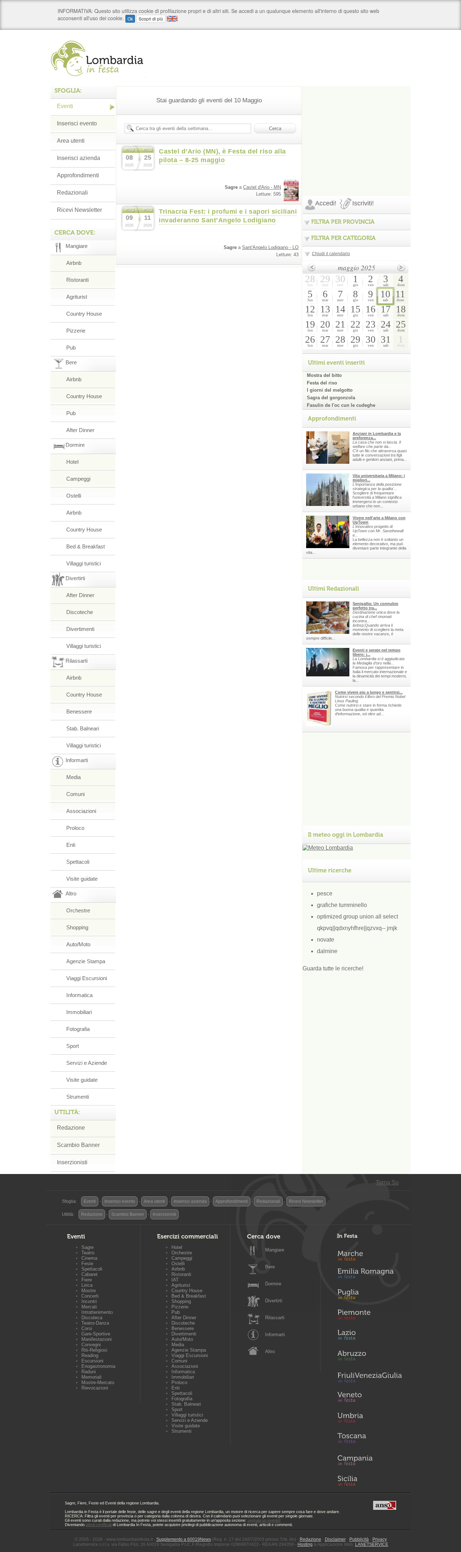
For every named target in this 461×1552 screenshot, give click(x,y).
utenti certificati (99, 1524)
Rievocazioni (94, 1388)
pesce (324, 893)
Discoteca (91, 1317)
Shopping (77, 927)
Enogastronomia (98, 1366)
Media (73, 777)
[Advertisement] (357, 131)
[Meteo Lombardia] (328, 848)
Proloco (75, 828)
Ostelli (73, 496)
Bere (270, 1266)
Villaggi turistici (83, 563)
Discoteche (79, 612)
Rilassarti (275, 1317)
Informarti (275, 1334)
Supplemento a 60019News (183, 1539)
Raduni (88, 1371)
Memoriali (91, 1377)
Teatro (87, 1252)
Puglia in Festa (369, 1296)
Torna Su (387, 1182)
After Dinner (80, 430)
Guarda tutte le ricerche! (333, 968)
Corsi (86, 1328)
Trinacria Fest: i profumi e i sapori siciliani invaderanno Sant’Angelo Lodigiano (228, 216)
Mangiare (274, 1250)
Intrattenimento (97, 1312)
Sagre (87, 1247)
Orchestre (78, 910)
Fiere (86, 1279)
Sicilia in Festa (369, 1480)
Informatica (79, 995)
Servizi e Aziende (86, 1063)
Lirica (87, 1285)
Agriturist (76, 297)
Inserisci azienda (78, 158)
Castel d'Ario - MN (262, 187)
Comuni (75, 794)
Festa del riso (322, 383)
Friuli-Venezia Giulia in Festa (369, 1378)
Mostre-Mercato (97, 1382)
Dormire (273, 1283)
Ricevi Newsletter (79, 210)
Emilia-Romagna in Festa (369, 1275)
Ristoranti (77, 280)
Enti (70, 845)
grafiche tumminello (342, 905)
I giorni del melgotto (330, 390)
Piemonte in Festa (369, 1316)
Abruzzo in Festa (369, 1357)
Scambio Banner (78, 1145)
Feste (87, 1263)
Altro (270, 1351)
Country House (84, 314)
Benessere (79, 711)
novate (325, 940)
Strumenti (77, 1097)
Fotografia (78, 1029)
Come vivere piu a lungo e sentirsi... (369, 692)
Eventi (65, 106)
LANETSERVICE (371, 1544)
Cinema (89, 1258)
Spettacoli (77, 862)
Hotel (72, 462)
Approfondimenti (78, 175)
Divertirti (273, 1300)
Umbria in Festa (369, 1419)
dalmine (327, 951)
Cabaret (89, 1274)
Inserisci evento (77, 123)
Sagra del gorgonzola (331, 397)
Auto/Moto (78, 944)
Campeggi (78, 479)
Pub (71, 347)
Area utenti (71, 141)
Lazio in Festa (369, 1337)
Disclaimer (335, 1539)
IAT (175, 1279)
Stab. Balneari (82, 728)
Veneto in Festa (369, 1398)
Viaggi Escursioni (86, 978)
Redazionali (72, 193)
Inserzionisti (72, 1162)
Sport (72, 1046)
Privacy (379, 1539)
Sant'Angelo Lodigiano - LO (270, 247)
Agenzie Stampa (85, 961)
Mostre (88, 1290)
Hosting (305, 1544)
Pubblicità (359, 1539)
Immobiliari (79, 1012)
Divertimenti (80, 629)
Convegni (91, 1344)
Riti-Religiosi (94, 1350)
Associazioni (81, 811)
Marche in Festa (369, 1255)
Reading (89, 1355)
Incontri (89, 1301)
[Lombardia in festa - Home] (98, 58)
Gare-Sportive (95, 1334)
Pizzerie (75, 331)
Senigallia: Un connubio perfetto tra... (375, 605)
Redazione (71, 1128)
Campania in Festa (369, 1460)
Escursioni (92, 1361)
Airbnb (73, 263)
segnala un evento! (264, 1520)
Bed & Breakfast (85, 546)
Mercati (89, 1306)
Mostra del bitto (324, 375)
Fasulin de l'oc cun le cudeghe (341, 405)
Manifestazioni (96, 1339)
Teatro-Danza (95, 1323)
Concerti (90, 1296)
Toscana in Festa (369, 1439)
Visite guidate (82, 879)
